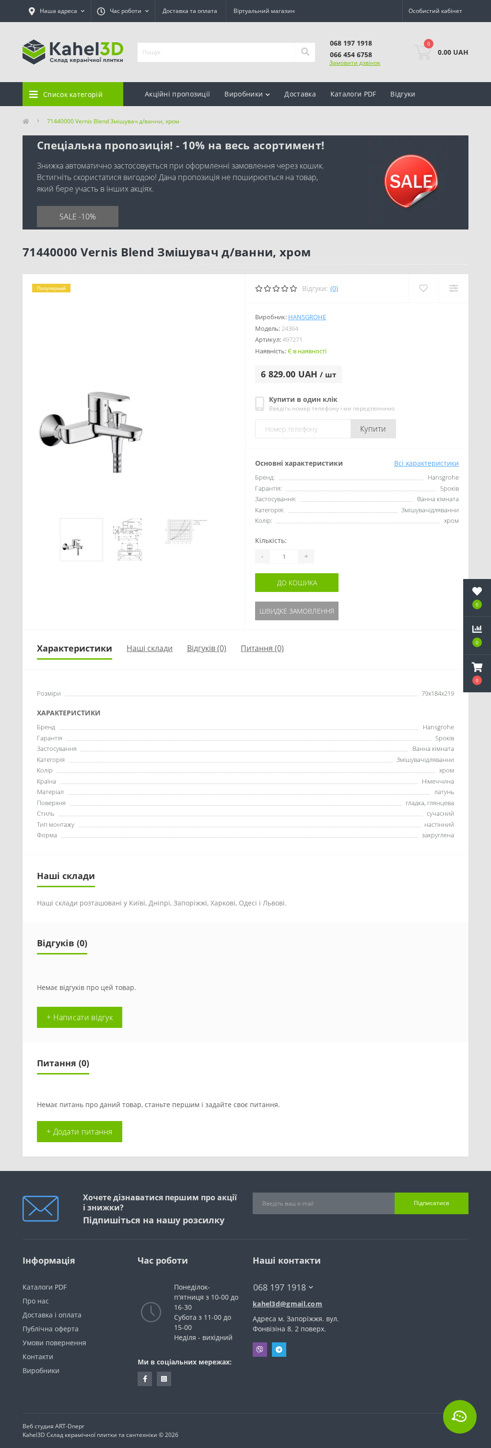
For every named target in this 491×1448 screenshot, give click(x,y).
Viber (260, 1349)
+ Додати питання (80, 1131)
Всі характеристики (426, 463)
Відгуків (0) (206, 648)
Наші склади (150, 648)
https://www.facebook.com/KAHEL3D (145, 1379)
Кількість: (271, 540)
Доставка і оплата (52, 1314)
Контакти (38, 1356)
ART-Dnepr (69, 1426)
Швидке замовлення (296, 610)
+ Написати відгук (80, 1017)
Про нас (36, 1300)
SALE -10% (77, 216)
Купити (373, 428)
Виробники (41, 1370)
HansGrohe (307, 317)
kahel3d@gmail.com (287, 1303)
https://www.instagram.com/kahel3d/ (164, 1379)
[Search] (305, 52)
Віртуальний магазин (264, 11)
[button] (477, 673)
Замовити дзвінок (354, 63)
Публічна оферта (51, 1328)
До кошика (297, 582)
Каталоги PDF (353, 93)
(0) (334, 288)
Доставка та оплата (190, 11)
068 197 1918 (351, 43)
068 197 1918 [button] (279, 1287)
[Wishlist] (423, 288)
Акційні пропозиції (177, 93)
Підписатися (431, 1203)
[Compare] (453, 288)
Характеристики (74, 648)
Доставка (300, 93)
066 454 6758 (351, 54)
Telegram (279, 1349)
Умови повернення (54, 1342)
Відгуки (402, 93)
